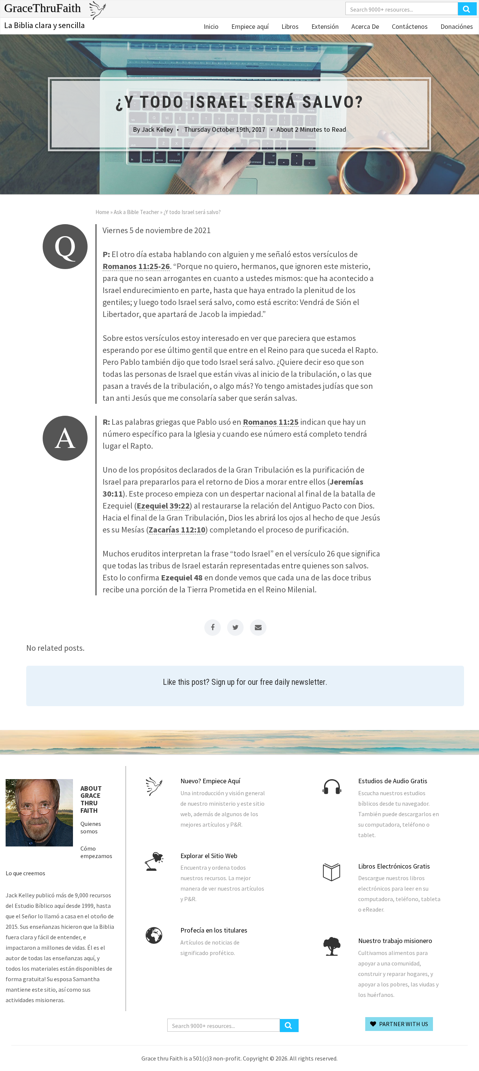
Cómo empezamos (96, 852)
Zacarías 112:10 (177, 529)
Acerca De (364, 26)
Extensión (324, 26)
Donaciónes (456, 26)
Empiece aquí (249, 26)
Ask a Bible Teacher (136, 212)
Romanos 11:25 (271, 421)
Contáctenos (409, 26)
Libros (289, 26)
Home (102, 212)
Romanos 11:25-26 (136, 266)
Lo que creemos (25, 873)
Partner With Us (403, 1024)
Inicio (211, 26)
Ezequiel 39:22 (163, 505)
